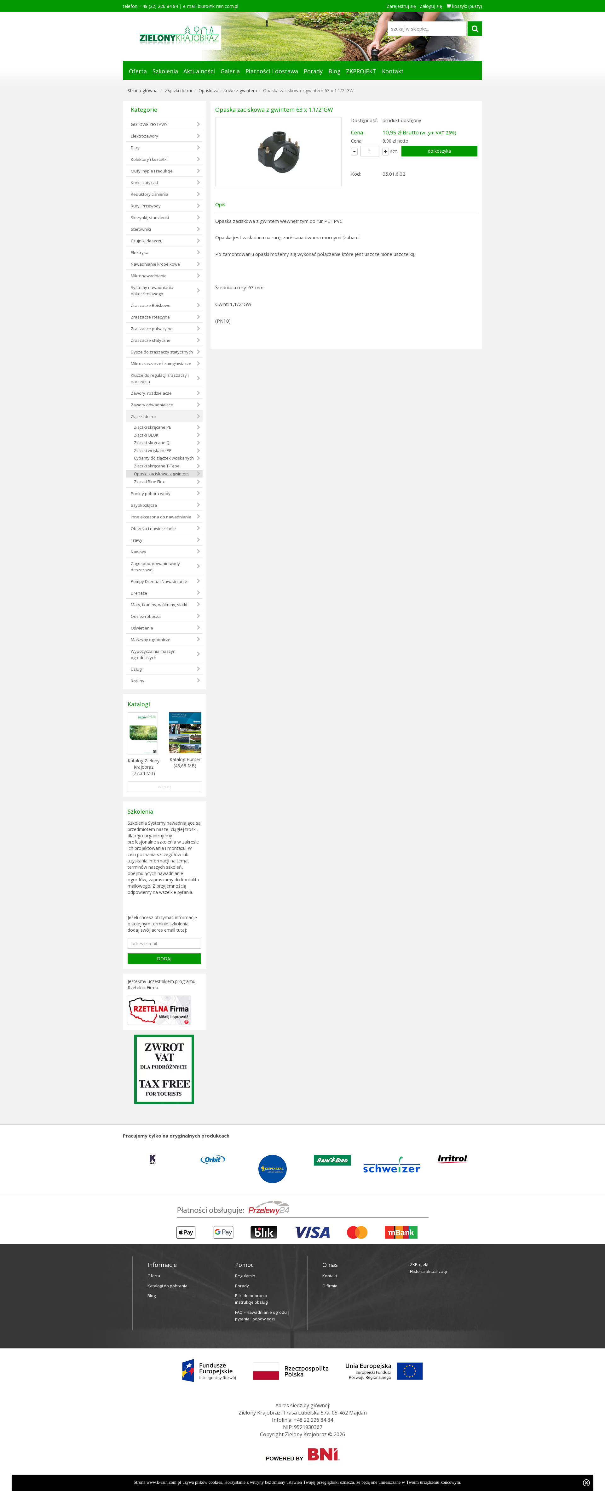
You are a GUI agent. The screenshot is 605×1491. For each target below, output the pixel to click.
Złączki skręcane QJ (152, 442)
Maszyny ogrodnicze (150, 639)
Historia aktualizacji (428, 1271)
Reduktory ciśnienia (149, 194)
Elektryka (139, 252)
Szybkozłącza (144, 505)
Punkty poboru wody (150, 493)
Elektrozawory (144, 136)
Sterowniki (141, 229)
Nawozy (138, 552)
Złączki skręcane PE (152, 427)
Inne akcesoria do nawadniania (161, 517)
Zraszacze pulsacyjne (152, 328)
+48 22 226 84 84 (313, 1419)
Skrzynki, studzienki (150, 217)
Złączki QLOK (146, 435)
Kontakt (393, 71)
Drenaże (139, 593)
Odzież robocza (146, 616)
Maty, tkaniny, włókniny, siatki (159, 604)
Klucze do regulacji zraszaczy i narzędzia (160, 378)
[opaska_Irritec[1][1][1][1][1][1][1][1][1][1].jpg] (278, 152)
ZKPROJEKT (361, 71)
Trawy (136, 540)
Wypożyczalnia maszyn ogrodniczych (153, 654)
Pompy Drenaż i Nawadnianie (159, 581)
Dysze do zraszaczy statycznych (162, 352)
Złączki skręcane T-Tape (157, 466)
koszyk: (466, 6)
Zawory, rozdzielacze (151, 393)
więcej (164, 786)
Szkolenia (165, 71)
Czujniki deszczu (147, 241)
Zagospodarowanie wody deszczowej (155, 567)
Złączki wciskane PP (153, 450)
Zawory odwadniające (152, 405)
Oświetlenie (142, 628)
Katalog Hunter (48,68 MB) (185, 762)
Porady (313, 71)
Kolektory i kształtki (149, 159)
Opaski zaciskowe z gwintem (228, 90)
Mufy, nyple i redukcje (152, 171)
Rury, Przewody (146, 206)
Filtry (135, 147)
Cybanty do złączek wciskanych (164, 458)
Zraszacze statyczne (150, 340)
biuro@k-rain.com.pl (218, 6)
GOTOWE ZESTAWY (149, 124)
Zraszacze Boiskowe (150, 305)
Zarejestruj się (401, 6)
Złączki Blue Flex (149, 481)
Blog (334, 71)
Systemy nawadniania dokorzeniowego (152, 291)
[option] (153, 1159)
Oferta (138, 71)
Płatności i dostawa (271, 71)
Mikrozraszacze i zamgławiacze (161, 363)
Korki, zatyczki (144, 182)
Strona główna (143, 90)
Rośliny (137, 681)
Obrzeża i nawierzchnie (153, 528)
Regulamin (245, 1276)
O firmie (329, 1286)
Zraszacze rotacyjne (150, 317)
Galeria (230, 71)
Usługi (136, 669)
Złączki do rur (179, 90)
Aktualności (199, 71)
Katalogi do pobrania (167, 1286)
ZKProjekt (419, 1264)
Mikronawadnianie (149, 276)
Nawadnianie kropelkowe (155, 264)
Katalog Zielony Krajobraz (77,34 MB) (143, 767)
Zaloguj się (431, 6)
